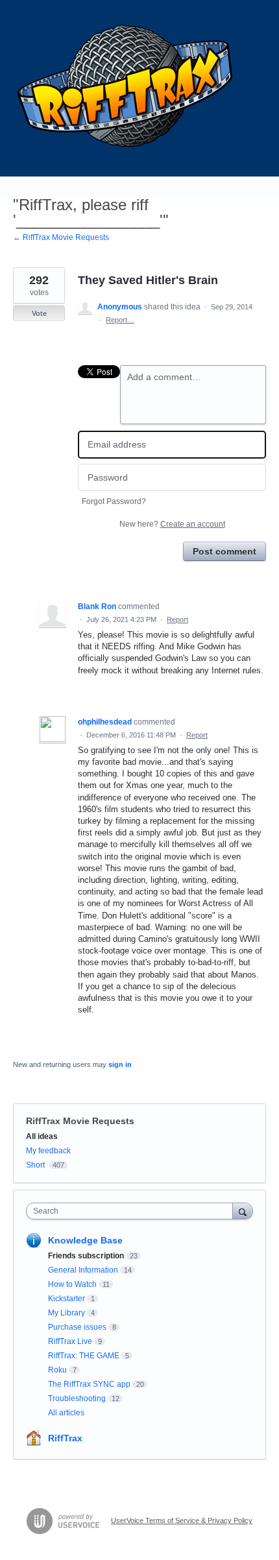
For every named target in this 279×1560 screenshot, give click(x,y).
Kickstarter (66, 1298)
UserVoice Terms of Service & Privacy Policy (181, 1520)
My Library (66, 1312)
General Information (83, 1270)
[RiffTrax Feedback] (126, 88)
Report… (120, 320)
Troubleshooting (77, 1398)
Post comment (224, 551)
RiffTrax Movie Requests (80, 1121)
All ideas (42, 1136)
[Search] (242, 1211)
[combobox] (132, 1211)
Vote (39, 313)
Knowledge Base (85, 1240)
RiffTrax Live (70, 1341)
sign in (120, 1064)
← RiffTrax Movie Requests (61, 237)
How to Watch (72, 1284)
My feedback (48, 1150)
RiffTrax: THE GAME (83, 1355)
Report (177, 619)
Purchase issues (77, 1327)
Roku (57, 1369)
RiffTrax (65, 1438)
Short (35, 1165)
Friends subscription (86, 1255)
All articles (66, 1412)
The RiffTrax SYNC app (89, 1384)
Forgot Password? (114, 501)
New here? (172, 524)
